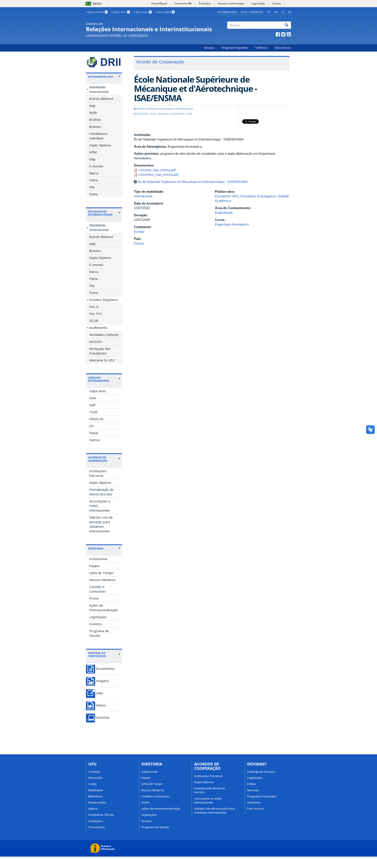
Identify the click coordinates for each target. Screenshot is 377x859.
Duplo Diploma (100, 145)
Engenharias (224, 212)
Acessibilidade (227, 12)
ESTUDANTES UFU (100, 77)
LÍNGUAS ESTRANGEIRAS (98, 379)
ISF (91, 426)
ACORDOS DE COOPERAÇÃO (97, 458)
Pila (91, 187)
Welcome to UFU (102, 360)
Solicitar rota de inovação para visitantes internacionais (101, 524)
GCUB (93, 320)
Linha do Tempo (101, 573)
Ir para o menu (120, 12)
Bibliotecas (95, 796)
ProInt (94, 598)
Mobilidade (95, 790)
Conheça (94, 772)
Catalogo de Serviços (261, 772)
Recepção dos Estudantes (100, 350)
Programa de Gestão (99, 633)
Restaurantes (97, 802)
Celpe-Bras (97, 391)
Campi (92, 784)
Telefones (261, 48)
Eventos (95, 624)
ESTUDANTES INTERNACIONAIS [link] (100, 213)
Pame (93, 180)
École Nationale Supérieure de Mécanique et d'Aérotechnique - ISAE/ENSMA (193, 182)
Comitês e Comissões (97, 589)
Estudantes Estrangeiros (258, 196)
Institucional (98, 559)
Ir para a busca (142, 12)
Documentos (105, 668)
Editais (251, 784)
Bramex (95, 126)
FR (289, 12)
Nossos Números (102, 580)
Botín (93, 112)
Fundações (95, 821)
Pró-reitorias (96, 827)
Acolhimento (98, 327)
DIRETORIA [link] (95, 548)
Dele (92, 398)
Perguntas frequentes (234, 48)
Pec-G (94, 306)
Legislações (98, 617)
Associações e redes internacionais (100, 505)
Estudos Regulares (103, 299)
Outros (94, 440)
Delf (92, 405)
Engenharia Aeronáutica (232, 224)
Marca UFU (95, 778)
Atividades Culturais (104, 334)
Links (99, 693)
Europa (139, 231)
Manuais (253, 790)
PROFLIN (96, 419)
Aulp (92, 105)
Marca (93, 173)
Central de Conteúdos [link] (97, 654)
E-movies (96, 166)
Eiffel (93, 152)
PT (269, 12)
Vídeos (101, 705)
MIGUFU (95, 341)
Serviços (209, 48)
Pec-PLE (95, 313)
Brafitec (95, 119)
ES (283, 12)
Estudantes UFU (227, 196)
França (139, 243)
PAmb (93, 433)
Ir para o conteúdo (96, 12)
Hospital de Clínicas (101, 815)
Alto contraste (252, 12)
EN (276, 12)
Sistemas (103, 717)
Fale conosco (283, 48)
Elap (92, 159)
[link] (104, 76)
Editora (93, 808)
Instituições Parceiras (98, 473)
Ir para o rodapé (165, 12)
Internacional (143, 196)
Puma (93, 194)
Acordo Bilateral (101, 98)
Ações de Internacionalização (103, 607)
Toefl (93, 412)
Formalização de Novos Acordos (101, 491)
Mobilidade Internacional (98, 89)
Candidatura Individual (98, 135)
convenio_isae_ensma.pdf (157, 170)
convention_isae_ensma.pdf (158, 174)
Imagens (102, 680)
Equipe (94, 566)
